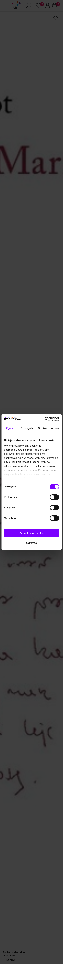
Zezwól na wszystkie (31, 532)
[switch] (54, 497)
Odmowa (31, 542)
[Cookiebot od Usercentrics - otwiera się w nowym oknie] (45, 419)
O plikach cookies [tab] (48, 428)
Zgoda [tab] (10, 428)
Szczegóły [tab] (27, 428)
